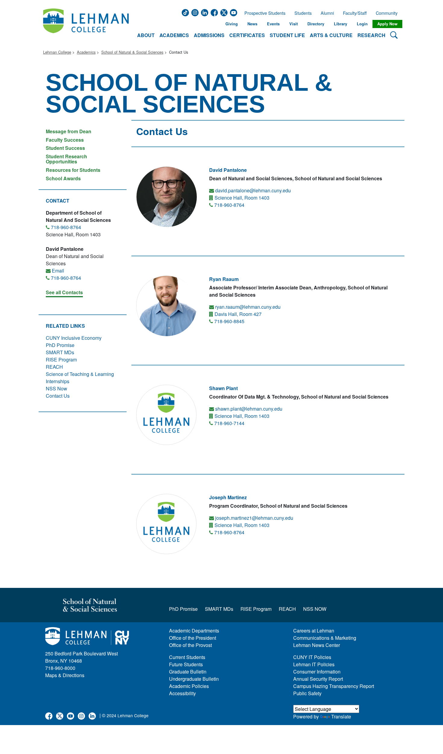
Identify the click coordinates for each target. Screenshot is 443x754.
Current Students (187, 657)
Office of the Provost (190, 645)
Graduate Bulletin (187, 671)
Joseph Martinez (228, 497)
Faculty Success (65, 139)
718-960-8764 (66, 227)
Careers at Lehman (313, 630)
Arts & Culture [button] (331, 35)
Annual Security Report (318, 678)
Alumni (327, 12)
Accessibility (182, 693)
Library (340, 24)
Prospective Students (263, 12)
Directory (315, 24)
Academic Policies (189, 686)
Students (303, 12)
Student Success (65, 147)
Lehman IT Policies (314, 664)
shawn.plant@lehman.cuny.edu (248, 408)
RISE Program (61, 359)
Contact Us (58, 395)
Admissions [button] (209, 35)
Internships (57, 381)
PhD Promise (60, 345)
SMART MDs (60, 352)
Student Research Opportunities (66, 159)
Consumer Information (317, 671)
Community (388, 12)
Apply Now (387, 24)
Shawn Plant (223, 388)
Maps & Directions (64, 675)
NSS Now (56, 388)
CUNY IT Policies (312, 657)
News (252, 24)
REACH (54, 366)
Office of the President (192, 637)
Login (362, 24)
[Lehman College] (86, 23)
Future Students (186, 664)
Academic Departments (194, 630)
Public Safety (307, 693)
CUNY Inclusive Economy (74, 337)
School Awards (63, 178)
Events (273, 24)
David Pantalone (228, 169)
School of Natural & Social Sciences (132, 52)
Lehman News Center (316, 645)
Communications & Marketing (324, 637)
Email (58, 270)
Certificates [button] (247, 35)
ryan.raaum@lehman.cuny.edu (248, 306)
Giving (231, 24)
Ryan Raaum (224, 279)
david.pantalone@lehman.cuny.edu (253, 190)
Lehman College (57, 52)
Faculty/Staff (355, 12)
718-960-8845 (229, 321)
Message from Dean (68, 131)
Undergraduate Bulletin (194, 678)
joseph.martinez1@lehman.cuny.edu (254, 517)
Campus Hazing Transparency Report (333, 686)
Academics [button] (174, 35)
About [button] (146, 35)
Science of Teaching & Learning (80, 374)
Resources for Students (73, 169)
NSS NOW (314, 608)
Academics (86, 52)
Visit (293, 24)
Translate (341, 716)
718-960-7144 (229, 423)
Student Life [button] (287, 35)
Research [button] (371, 35)
